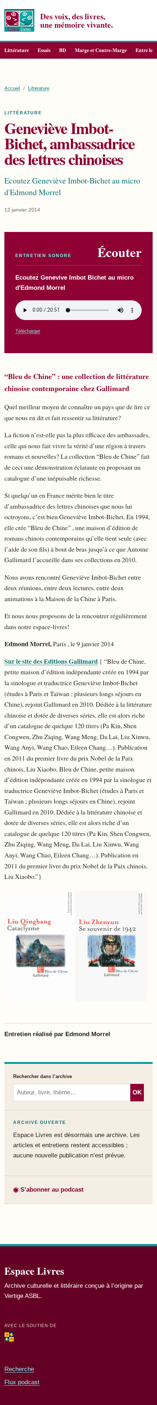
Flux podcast (21, 1382)
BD (62, 50)
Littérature (16, 50)
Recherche (19, 1369)
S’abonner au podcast (48, 1189)
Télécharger (27, 331)
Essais (44, 50)
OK (137, 1092)
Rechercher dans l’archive (42, 1076)
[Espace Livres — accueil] (19, 20)
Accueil (12, 88)
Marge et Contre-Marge (101, 50)
